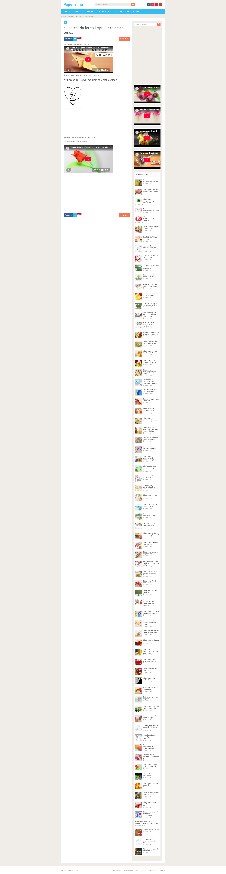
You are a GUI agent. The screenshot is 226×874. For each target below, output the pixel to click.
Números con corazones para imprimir (148, 218)
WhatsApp (97, 75)
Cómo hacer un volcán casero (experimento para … (151, 191)
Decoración (103, 12)
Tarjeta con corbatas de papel (150, 698)
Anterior (125, 38)
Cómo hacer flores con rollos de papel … (151, 477)
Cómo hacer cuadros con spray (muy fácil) (150, 181)
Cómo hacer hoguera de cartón (150, 784)
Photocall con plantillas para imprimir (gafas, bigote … (148, 602)
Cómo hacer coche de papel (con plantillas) (151, 534)
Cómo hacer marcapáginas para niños (150, 371)
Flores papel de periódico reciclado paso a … (149, 410)
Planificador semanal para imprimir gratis (150, 285)
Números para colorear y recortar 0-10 (150, 841)
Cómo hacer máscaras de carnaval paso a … (151, 276)
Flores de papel (133, 12)
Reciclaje (117, 12)
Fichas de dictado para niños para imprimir (151, 304)
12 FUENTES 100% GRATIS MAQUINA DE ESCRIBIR (150, 238)
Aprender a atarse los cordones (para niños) (151, 333)
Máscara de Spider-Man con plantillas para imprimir (149, 314)
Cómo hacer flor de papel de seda (150, 582)
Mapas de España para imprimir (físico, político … (150, 247)
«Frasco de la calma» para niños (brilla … (150, 775)
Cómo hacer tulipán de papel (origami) (150, 765)
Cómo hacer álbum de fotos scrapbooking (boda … (151, 622)
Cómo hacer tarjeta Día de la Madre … (150, 352)
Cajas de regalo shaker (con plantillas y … (151, 756)
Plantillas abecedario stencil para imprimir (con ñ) (150, 737)
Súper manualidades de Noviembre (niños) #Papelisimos (146, 822)
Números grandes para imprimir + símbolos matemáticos (151, 267)
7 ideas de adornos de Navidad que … (151, 850)
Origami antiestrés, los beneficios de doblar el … (151, 727)
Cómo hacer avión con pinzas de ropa (151, 641)
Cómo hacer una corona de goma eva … (151, 660)
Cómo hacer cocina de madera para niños (151, 707)
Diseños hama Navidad (151, 830)
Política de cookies (140, 870)
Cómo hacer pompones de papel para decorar (150, 201)
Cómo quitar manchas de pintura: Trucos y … (151, 793)
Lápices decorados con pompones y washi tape (151, 573)
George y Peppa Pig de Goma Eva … (151, 400)
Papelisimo (73, 4)
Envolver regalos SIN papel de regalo (150, 717)
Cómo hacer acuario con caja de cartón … (150, 342)
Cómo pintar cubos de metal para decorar (151, 631)
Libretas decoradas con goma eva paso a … (150, 468)
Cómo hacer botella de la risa (150, 669)
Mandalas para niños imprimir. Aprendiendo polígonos (151, 563)
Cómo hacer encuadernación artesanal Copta (149, 458)
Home (63, 16)
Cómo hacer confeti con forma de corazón (150, 419)
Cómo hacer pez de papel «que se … (150, 505)
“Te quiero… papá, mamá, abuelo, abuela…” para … (149, 525)
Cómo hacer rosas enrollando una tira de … (150, 804)
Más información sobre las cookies (123, 870)
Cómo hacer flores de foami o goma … (150, 227)
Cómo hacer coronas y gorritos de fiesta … (151, 612)
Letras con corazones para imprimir (150, 256)
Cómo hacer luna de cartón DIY (150, 679)
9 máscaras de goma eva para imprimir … (150, 448)
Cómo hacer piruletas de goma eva (150, 543)
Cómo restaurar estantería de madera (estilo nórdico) (151, 429)
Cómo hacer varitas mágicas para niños (150, 496)
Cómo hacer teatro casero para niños (149, 361)
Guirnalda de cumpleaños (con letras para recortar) (150, 487)
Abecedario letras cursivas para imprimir (151, 210)
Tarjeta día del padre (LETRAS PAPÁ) (150, 688)
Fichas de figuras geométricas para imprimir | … (149, 324)
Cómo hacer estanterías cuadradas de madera (151, 651)
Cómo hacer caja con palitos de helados (150, 515)
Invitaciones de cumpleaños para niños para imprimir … (150, 381)
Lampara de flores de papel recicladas (150, 438)
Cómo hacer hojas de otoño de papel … (150, 295)
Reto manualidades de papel (156, 870)
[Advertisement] (97, 124)
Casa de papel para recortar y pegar (150, 390)
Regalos (88, 12)
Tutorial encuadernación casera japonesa (149, 746)
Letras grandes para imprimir (150, 591)
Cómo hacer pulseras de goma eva (150, 553)
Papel (66, 12)
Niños (77, 12)
